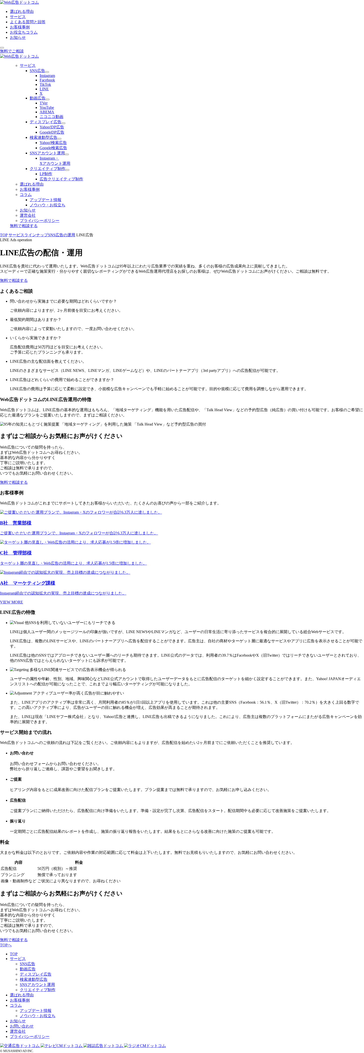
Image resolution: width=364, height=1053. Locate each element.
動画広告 (38, 98)
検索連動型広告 (43, 137)
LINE (44, 89)
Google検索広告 (53, 148)
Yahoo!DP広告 (52, 127)
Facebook (47, 80)
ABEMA (47, 112)
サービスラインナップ (28, 235)
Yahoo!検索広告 (53, 143)
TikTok (45, 84)
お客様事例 (20, 27)
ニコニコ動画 (51, 117)
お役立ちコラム (24, 32)
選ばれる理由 (22, 11)
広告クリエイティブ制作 (61, 179)
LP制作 (46, 174)
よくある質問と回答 (28, 22)
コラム (26, 194)
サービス (18, 17)
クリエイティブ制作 (47, 169)
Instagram (47, 75)
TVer (44, 103)
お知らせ (18, 37)
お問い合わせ (22, 1026)
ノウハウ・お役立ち (47, 205)
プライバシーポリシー (39, 220)
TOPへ (6, 945)
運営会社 (28, 215)
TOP (3, 235)
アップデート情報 (45, 200)
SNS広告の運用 (61, 235)
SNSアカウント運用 (47, 153)
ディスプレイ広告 (45, 122)
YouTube (47, 107)
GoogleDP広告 (52, 132)
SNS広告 (37, 71)
